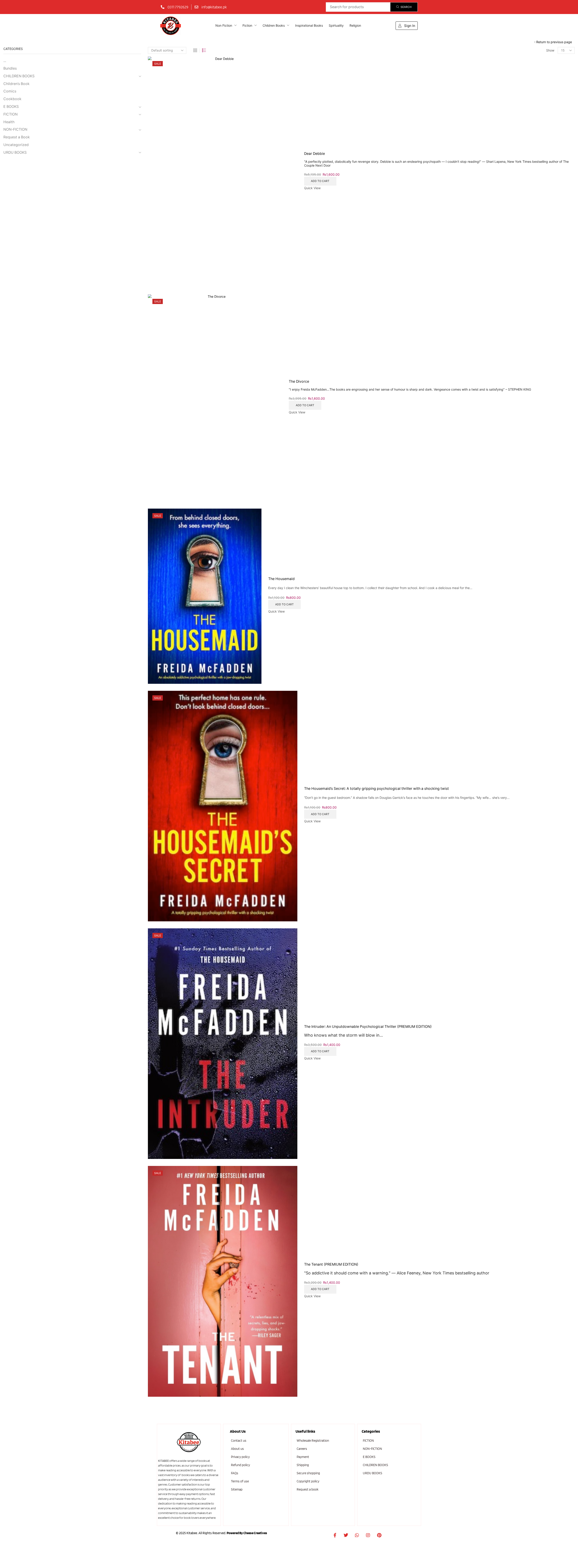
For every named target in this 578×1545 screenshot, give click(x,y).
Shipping (303, 1465)
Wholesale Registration (313, 1441)
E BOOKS (11, 106)
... (4, 61)
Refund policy (240, 1465)
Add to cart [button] (320, 181)
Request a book (307, 1489)
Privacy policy (240, 1457)
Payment (303, 1457)
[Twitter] (345, 1535)
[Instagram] (368, 1535)
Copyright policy (308, 1481)
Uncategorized (16, 145)
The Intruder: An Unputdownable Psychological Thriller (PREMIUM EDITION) (368, 1026)
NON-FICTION (15, 129)
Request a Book (16, 137)
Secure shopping (308, 1473)
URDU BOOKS (15, 152)
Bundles (10, 68)
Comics (9, 91)
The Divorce (299, 381)
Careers (302, 1449)
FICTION (10, 114)
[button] (407, 25)
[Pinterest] (379, 1535)
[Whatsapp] (356, 1535)
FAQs (234, 1473)
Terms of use (240, 1481)
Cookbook (12, 99)
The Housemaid (281, 579)
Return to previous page (554, 42)
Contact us (238, 1441)
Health (8, 122)
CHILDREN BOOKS (19, 76)
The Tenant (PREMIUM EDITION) (331, 1264)
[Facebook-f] (334, 1535)
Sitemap (236, 1489)
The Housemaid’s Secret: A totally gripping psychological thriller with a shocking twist (376, 788)
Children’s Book (16, 84)
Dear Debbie (314, 153)
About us (237, 1449)
